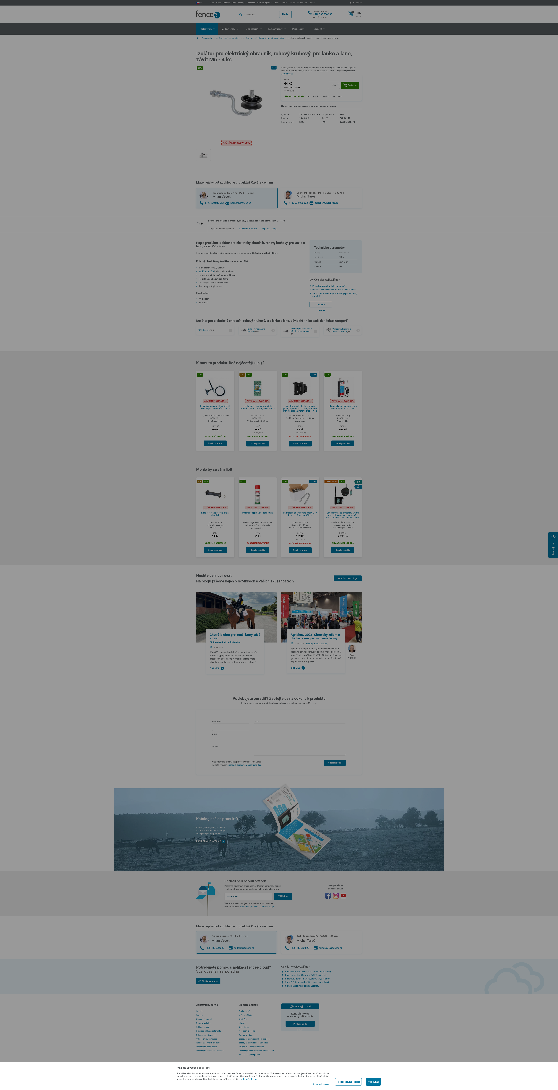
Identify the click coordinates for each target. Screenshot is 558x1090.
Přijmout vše (373, 1082)
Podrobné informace (249, 1079)
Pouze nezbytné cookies (348, 1082)
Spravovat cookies (321, 1084)
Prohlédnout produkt (279, 105)
